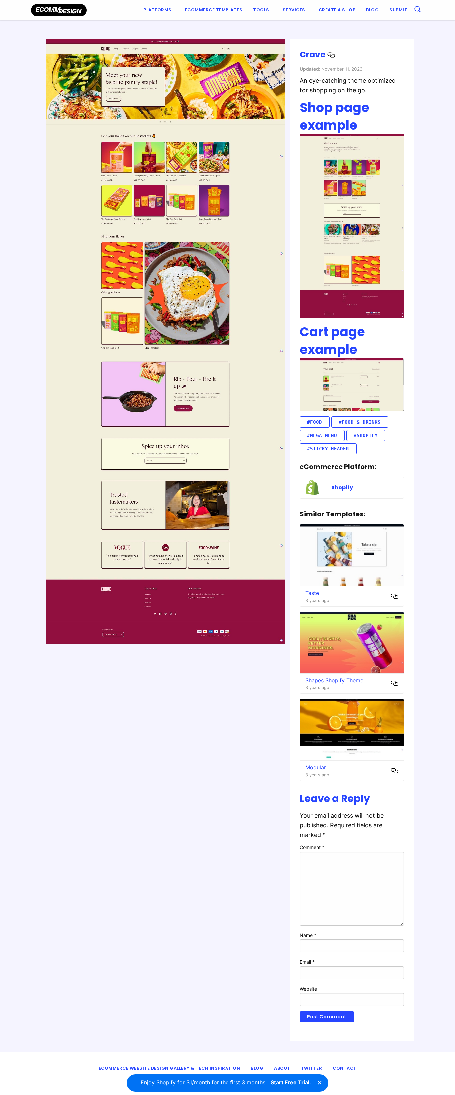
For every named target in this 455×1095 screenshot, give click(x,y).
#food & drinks (360, 422)
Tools (261, 10)
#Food (314, 422)
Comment (312, 847)
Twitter (311, 1068)
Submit (398, 10)
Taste (312, 593)
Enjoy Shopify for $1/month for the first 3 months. (226, 1082)
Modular (315, 767)
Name (308, 935)
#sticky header (328, 448)
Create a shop (337, 10)
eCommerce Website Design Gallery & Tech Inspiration (169, 1068)
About (282, 1068)
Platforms (157, 10)
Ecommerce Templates (214, 10)
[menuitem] (159, 10)
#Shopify (366, 435)
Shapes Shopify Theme (334, 680)
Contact (345, 1068)
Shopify (342, 487)
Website (308, 989)
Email (307, 962)
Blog (372, 10)
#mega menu (322, 435)
